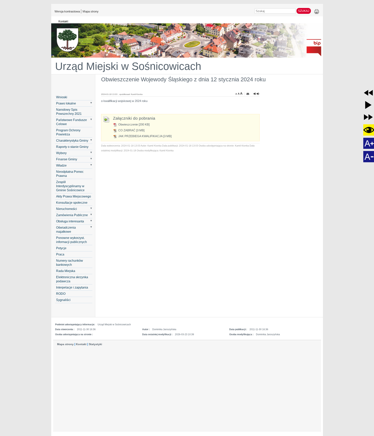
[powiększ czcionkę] (241, 93)
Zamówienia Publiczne (72, 215)
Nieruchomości (66, 209)
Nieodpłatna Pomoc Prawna (70, 173)
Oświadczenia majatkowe (66, 229)
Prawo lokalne (66, 103)
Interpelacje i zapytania (72, 287)
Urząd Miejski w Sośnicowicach (128, 66)
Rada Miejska (65, 271)
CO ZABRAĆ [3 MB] (131, 130)
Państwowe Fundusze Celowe (71, 122)
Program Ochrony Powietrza (68, 132)
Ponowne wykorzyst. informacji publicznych (71, 240)
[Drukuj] (247, 93)
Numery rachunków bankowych (69, 262)
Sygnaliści (63, 300)
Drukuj (316, 11)
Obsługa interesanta (70, 221)
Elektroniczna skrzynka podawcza (72, 279)
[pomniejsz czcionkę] (237, 93)
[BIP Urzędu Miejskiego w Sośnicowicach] (187, 38)
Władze (61, 165)
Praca (60, 254)
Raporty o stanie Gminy (72, 146)
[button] (368, 92)
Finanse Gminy (66, 159)
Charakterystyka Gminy (72, 140)
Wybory (61, 153)
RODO (60, 293)
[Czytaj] (256, 93)
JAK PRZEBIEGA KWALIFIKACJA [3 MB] (144, 136)
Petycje (61, 248)
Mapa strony (91, 11)
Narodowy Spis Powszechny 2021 (69, 111)
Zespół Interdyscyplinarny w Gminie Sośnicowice (70, 186)
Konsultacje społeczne (71, 202)
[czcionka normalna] (239, 93)
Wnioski (61, 97)
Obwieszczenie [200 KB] (133, 124)
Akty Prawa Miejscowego (73, 196)
